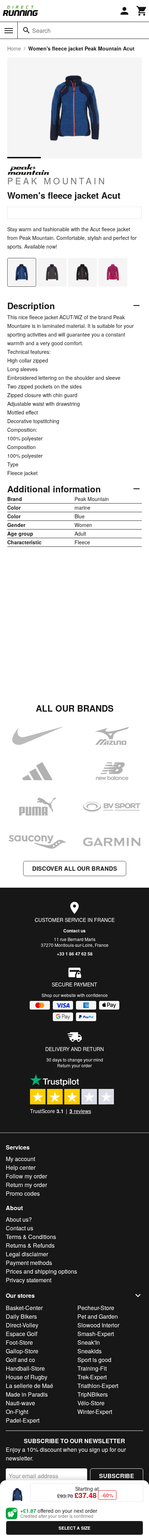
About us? (19, 1219)
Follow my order (26, 1176)
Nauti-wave (20, 1403)
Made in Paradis (27, 1394)
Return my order (26, 1185)
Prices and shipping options (41, 1271)
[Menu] (8, 30)
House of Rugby (26, 1377)
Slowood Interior (98, 1325)
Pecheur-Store (95, 1308)
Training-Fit (92, 1368)
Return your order (74, 1065)
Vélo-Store (91, 1403)
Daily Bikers (21, 1316)
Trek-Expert (92, 1377)
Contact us (74, 930)
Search (41, 30)
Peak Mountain (57, 180)
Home (14, 48)
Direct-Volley (22, 1325)
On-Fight (17, 1411)
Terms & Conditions (31, 1236)
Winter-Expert (94, 1411)
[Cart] (142, 11)
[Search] (26, 30)
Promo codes (23, 1193)
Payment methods (29, 1262)
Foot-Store (19, 1342)
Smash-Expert (95, 1334)
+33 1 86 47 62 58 (75, 953)
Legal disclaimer (27, 1254)
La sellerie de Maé (29, 1385)
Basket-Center (24, 1308)
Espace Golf (21, 1334)
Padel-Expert (22, 1420)
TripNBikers (92, 1394)
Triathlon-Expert (97, 1385)
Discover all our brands (74, 868)
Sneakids (89, 1351)
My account (20, 1159)
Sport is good (94, 1359)
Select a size (74, 1528)
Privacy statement (28, 1280)
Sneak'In (88, 1342)
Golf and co (20, 1359)
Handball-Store (25, 1368)
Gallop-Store (22, 1351)
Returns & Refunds (30, 1245)
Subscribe (116, 1476)
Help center (20, 1167)
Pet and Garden (97, 1316)
